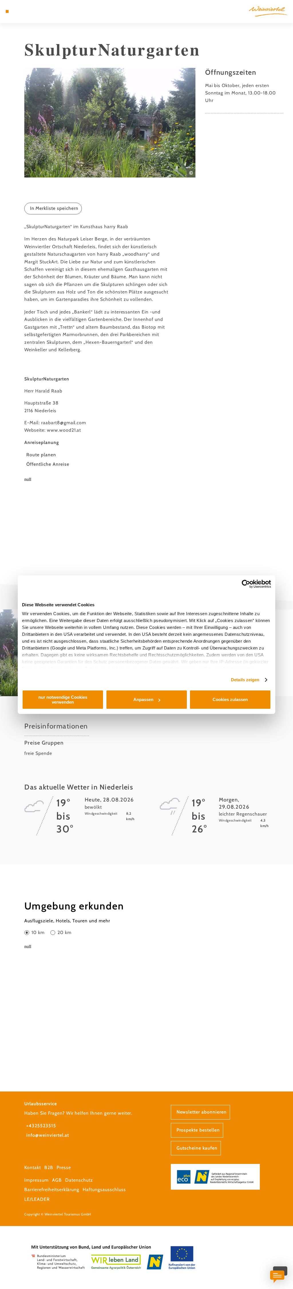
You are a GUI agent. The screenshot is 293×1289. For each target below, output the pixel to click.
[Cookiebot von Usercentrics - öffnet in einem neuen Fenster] (246, 584)
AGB (57, 1180)
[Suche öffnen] (30, 11)
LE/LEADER (37, 1199)
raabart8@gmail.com (63, 422)
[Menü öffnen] (7, 11)
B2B (48, 1167)
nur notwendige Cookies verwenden (62, 699)
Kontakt (32, 1167)
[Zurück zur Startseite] (268, 11)
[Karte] (18, 11)
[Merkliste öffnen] (24, 11)
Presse (64, 1167)
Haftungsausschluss (104, 1189)
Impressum (36, 1180)
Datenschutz (79, 1180)
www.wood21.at (64, 430)
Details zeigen (245, 679)
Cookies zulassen (230, 699)
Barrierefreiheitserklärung (51, 1189)
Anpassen (143, 699)
